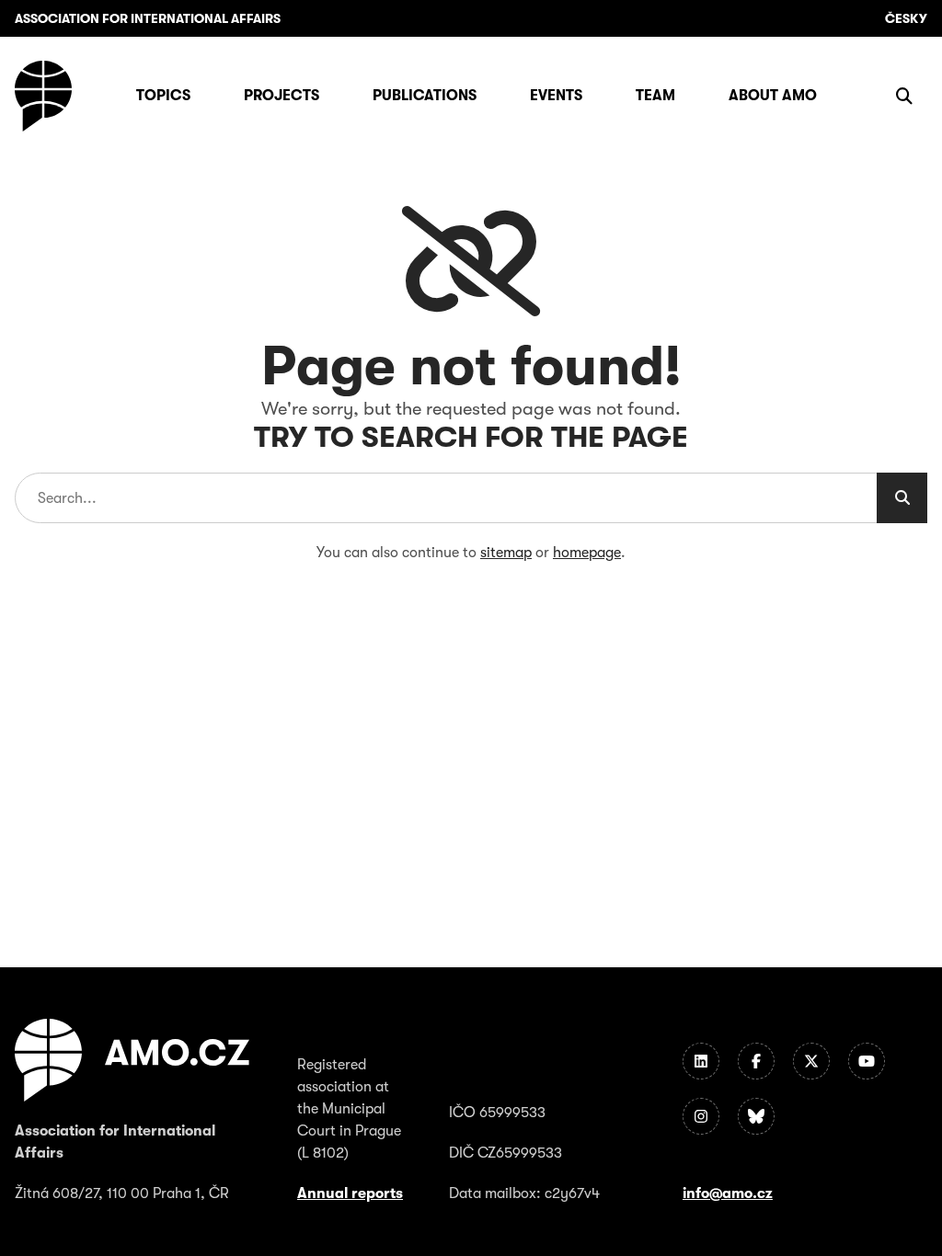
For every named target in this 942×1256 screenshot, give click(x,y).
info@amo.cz (728, 1193)
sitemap (506, 552)
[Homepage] (43, 96)
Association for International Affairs (148, 18)
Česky (906, 18)
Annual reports (350, 1193)
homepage (587, 552)
